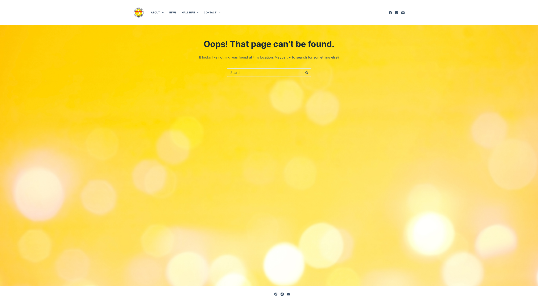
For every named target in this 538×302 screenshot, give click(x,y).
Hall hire (188, 12)
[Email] (403, 12)
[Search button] (307, 72)
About (155, 12)
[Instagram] (396, 12)
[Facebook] (390, 12)
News (173, 12)
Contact (210, 12)
